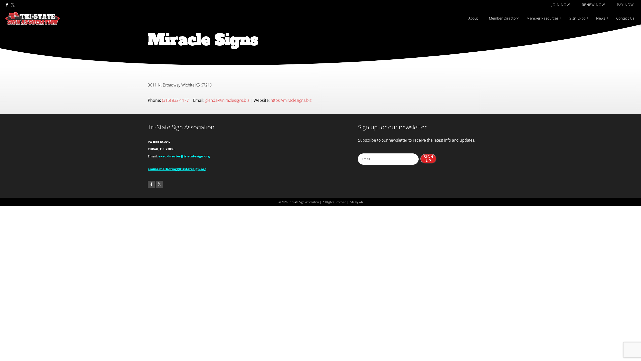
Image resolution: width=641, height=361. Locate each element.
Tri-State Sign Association (181, 127)
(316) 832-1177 (175, 100)
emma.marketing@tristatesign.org (177, 169)
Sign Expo (577, 18)
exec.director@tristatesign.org (184, 156)
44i (361, 202)
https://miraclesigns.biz (291, 100)
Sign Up (428, 159)
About (473, 18)
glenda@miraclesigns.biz (227, 100)
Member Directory (504, 18)
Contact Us (625, 18)
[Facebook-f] (7, 5)
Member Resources (543, 18)
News (600, 18)
